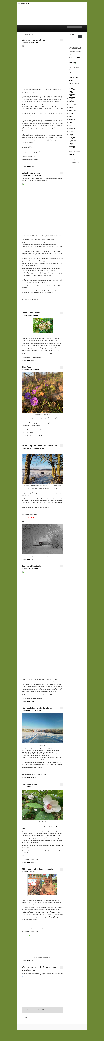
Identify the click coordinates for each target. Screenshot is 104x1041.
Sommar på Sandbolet (31, 312)
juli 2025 (70, 91)
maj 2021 (71, 100)
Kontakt (55, 27)
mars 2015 (71, 134)
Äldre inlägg (25, 1017)
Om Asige (32, 30)
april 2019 (71, 106)
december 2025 (72, 89)
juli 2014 (70, 141)
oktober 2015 (71, 130)
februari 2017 (71, 124)
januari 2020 (71, 101)
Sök (80, 36)
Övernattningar (34, 27)
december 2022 (72, 97)
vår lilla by (39, 835)
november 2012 (72, 147)
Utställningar (24, 30)
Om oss (41, 27)
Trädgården (61, 27)
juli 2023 (70, 95)
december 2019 (72, 103)
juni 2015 (71, 131)
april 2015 (71, 133)
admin (33, 786)
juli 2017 (70, 121)
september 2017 (72, 119)
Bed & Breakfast (56, 845)
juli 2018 (70, 112)
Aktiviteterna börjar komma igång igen (38, 869)
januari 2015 (71, 135)
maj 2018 (71, 115)
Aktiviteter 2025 (48, 27)
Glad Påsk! (26, 367)
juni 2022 (71, 98)
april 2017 (71, 122)
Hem (23, 27)
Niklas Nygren (35, 42)
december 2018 (72, 109)
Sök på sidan (71, 34)
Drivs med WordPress (52, 1026)
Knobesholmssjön (46, 838)
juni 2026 (71, 88)
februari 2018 (71, 116)
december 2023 (72, 94)
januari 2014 (71, 144)
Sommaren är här (29, 784)
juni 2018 (71, 113)
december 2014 (72, 137)
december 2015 (72, 128)
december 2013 (72, 146)
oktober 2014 (71, 138)
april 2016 (71, 127)
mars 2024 (71, 92)
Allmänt (28, 166)
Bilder (28, 27)
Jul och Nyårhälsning (31, 173)
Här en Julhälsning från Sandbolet (37, 708)
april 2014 (71, 143)
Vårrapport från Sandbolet (33, 40)
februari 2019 (71, 107)
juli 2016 (70, 125)
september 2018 (72, 110)
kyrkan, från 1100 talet (55, 835)
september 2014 (72, 140)
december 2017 (72, 118)
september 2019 (72, 104)
